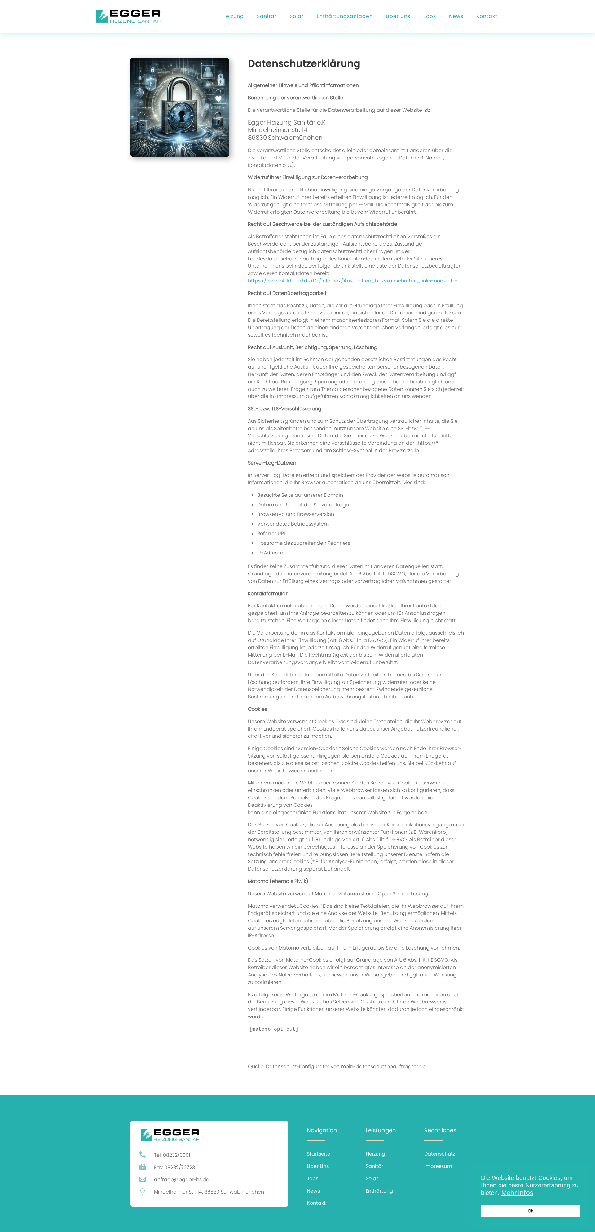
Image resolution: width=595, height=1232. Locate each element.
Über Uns (398, 16)
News (456, 16)
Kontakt (486, 16)
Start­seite (318, 1153)
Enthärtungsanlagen (345, 16)
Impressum (438, 1166)
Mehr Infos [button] (517, 1192)
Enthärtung (379, 1191)
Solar (297, 16)
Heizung (233, 16)
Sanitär (267, 16)
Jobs (429, 16)
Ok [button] (530, 1211)
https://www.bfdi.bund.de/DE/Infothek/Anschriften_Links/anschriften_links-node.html (353, 280)
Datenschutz (439, 1153)
